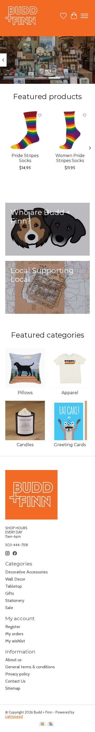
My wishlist (15, 640)
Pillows (25, 392)
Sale (9, 607)
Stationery (14, 600)
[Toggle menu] (84, 16)
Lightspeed (14, 716)
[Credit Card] (50, 724)
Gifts (9, 593)
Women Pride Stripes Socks (70, 158)
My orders (14, 633)
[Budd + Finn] (21, 15)
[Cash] (42, 724)
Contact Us (15, 681)
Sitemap (12, 688)
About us (13, 659)
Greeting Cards (70, 444)
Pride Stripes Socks (25, 158)
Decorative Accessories (26, 571)
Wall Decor (15, 579)
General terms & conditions (30, 666)
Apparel (69, 392)
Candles (25, 444)
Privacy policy (17, 673)
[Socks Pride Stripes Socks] (25, 130)
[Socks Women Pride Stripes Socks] (70, 130)
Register (12, 626)
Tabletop (13, 586)
